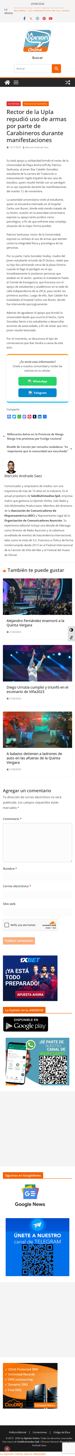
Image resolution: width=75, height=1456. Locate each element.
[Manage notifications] (7, 1449)
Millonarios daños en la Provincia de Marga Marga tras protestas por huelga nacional (35, 436)
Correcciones (40, 1432)
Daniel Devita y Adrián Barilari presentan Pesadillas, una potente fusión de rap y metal (41, 11)
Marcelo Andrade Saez (37, 147)
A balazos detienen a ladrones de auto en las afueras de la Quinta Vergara (34, 758)
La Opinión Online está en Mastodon (23, 1454)
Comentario (12, 819)
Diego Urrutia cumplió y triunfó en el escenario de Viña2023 (37, 689)
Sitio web (9, 904)
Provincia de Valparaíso (35, 104)
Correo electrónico (17, 886)
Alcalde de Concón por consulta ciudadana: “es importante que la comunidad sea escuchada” (37, 449)
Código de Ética (61, 1432)
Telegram (40, 393)
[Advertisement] (37, 1128)
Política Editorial (17, 1432)
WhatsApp (40, 381)
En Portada (13, 104)
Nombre (10, 869)
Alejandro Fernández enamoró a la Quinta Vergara (35, 622)
